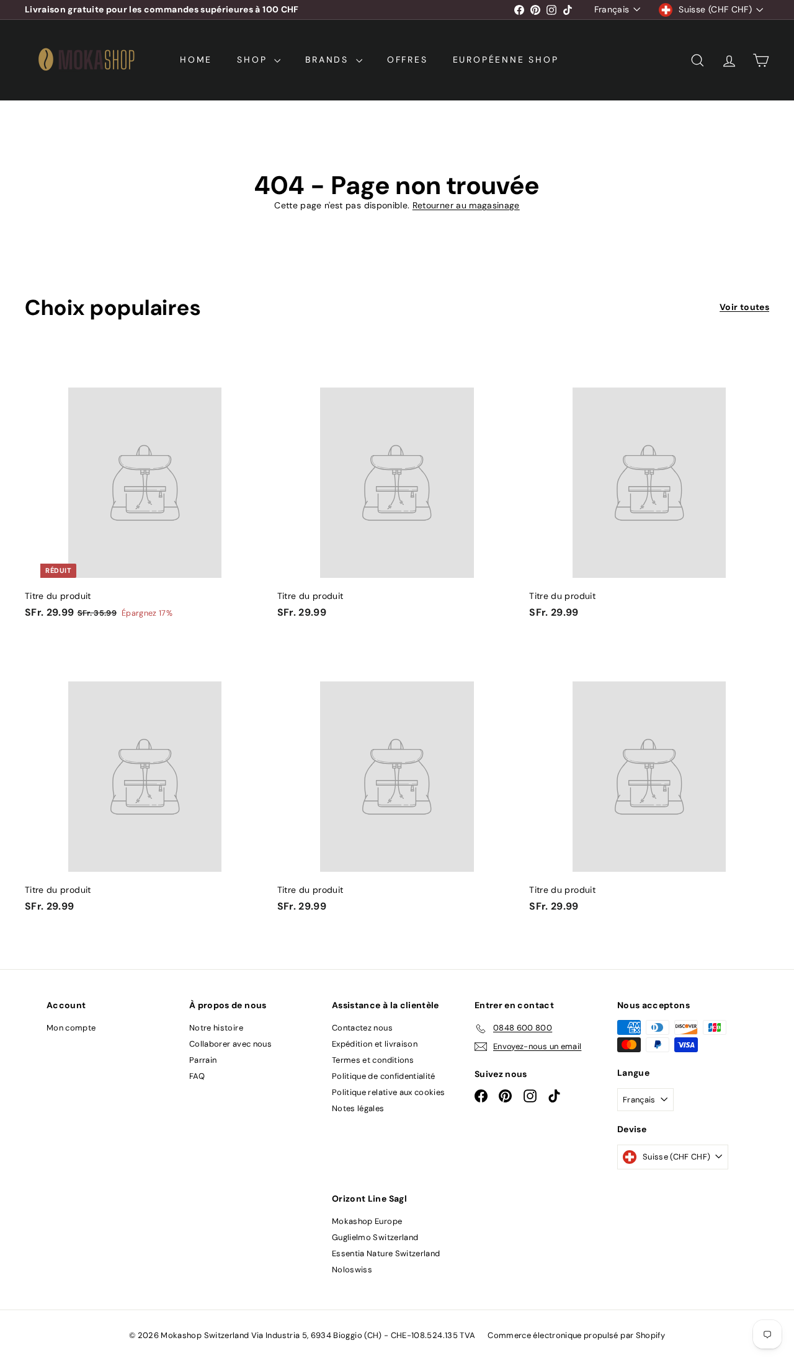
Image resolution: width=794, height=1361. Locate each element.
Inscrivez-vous (565, 687)
